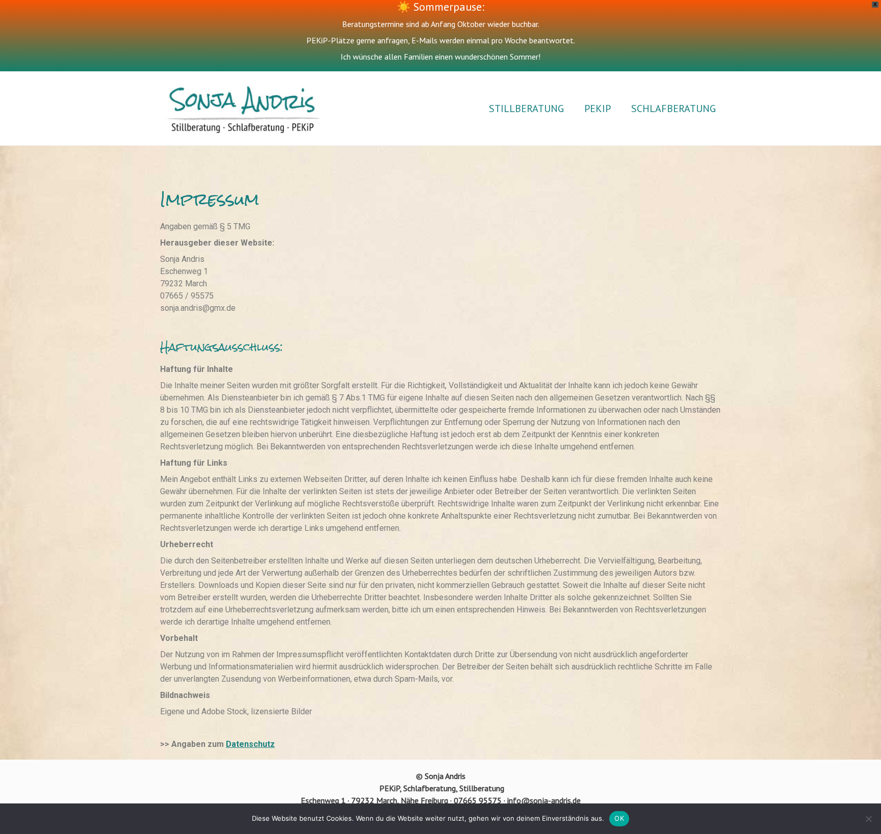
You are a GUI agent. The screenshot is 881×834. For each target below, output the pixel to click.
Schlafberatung (673, 108)
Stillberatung (526, 108)
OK (619, 818)
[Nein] (868, 819)
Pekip (597, 108)
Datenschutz (250, 744)
